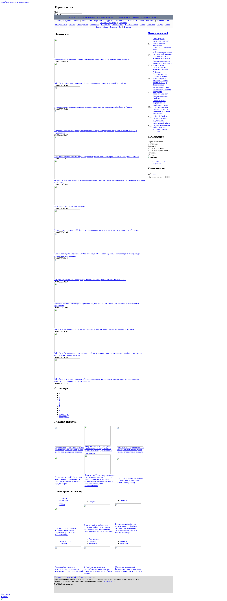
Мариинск (123, 23)
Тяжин (98, 27)
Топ (61, 503)
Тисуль (160, 25)
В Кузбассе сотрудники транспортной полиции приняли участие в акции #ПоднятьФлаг (90, 83)
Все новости (74, 17)
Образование (137, 17)
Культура (91, 17)
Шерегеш (127, 27)
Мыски (72, 25)
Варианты (152, 146)
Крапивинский (163, 21)
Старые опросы (159, 161)
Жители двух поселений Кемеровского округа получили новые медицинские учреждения (128, 569)
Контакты (58, 577)
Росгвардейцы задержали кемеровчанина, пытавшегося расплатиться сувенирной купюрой (69, 569)
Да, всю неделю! (157, 148)
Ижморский (121, 21)
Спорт (120, 17)
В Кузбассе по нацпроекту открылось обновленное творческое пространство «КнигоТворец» (65, 531)
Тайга (142, 25)
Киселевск (150, 21)
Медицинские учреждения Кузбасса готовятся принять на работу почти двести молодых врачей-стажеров (97, 230)
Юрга (105, 27)
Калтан (131, 21)
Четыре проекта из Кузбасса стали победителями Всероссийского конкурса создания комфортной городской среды (68, 480)
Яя (120, 27)
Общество (83, 17)
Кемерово (140, 21)
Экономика (100, 17)
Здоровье (146, 17)
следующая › (64, 415)
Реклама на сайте (70, 577)
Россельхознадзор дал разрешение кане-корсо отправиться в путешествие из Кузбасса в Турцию (93, 107)
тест (154, 174)
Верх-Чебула (99, 21)
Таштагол (151, 25)
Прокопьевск (117, 25)
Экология (154, 17)
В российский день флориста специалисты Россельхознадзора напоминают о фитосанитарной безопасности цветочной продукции (99, 528)
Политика (127, 17)
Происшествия (111, 17)
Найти (57, 12)
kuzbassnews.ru (109, 581)
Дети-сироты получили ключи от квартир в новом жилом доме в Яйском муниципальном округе (130, 450)
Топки (167, 25)
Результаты (157, 163)
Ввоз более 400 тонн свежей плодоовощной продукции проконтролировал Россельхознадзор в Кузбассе (96, 157)
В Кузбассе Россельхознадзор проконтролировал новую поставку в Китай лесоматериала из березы (94, 329)
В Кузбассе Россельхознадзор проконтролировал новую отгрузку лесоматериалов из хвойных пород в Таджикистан (160, 78)
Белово (76, 21)
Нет (152, 155)
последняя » (64, 417)
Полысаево (105, 25)
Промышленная (131, 25)
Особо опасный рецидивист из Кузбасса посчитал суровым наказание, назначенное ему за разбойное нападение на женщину (161, 107)
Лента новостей (158, 33)
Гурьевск (110, 21)
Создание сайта (85, 577)
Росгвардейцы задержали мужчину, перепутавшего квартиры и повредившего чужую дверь (91, 59)
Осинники (94, 25)
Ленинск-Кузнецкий (108, 23)
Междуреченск (61, 25)
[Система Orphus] (63, 585)
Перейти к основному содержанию (15, 2)
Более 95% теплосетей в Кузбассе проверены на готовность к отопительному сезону (130, 480)
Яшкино (113, 27)
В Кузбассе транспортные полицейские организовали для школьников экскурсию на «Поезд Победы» (98, 570)
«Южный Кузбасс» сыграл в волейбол (69, 206)
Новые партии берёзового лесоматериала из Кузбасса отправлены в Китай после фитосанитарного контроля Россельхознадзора (126, 528)
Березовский (87, 21)
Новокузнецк (82, 25)
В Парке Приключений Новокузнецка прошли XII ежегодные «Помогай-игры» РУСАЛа (90, 280)
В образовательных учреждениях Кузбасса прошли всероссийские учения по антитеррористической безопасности (98, 450)
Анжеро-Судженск (64, 21)
